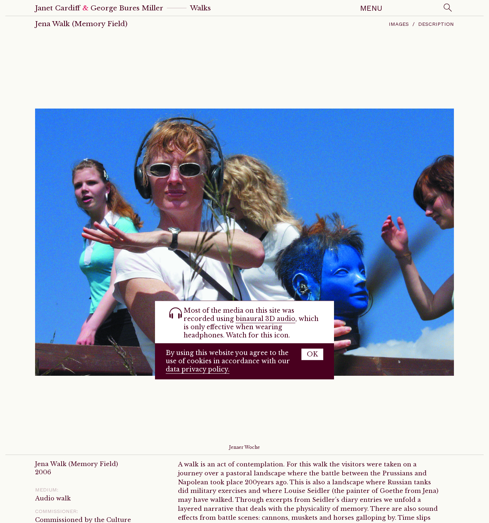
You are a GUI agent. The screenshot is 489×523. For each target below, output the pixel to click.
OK (312, 354)
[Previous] (26, 241)
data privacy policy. (197, 369)
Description (436, 24)
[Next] (462, 241)
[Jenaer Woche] (244, 241)
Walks (200, 8)
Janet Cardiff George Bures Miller (99, 8)
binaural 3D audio (265, 319)
